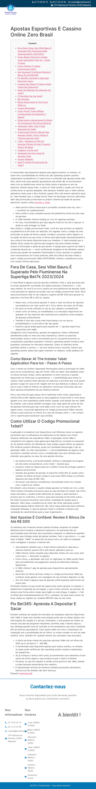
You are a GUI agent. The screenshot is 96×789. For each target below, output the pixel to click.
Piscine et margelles (37, 16)
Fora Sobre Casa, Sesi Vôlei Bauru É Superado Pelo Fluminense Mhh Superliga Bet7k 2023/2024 (35, 51)
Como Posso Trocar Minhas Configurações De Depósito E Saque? (32, 114)
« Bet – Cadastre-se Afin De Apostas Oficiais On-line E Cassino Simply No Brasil (34, 144)
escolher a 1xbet (42, 202)
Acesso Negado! (25, 159)
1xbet (21, 673)
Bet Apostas (23, 99)
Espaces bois (56, 10)
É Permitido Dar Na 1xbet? (30, 96)
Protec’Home (39, 10)
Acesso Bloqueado (26, 108)
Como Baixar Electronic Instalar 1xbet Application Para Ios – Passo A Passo (34, 60)
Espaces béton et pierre (78, 10)
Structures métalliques (64, 16)
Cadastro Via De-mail (28, 150)
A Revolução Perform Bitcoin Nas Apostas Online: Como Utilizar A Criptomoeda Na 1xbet (33, 135)
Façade (86, 22)
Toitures (85, 16)
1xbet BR (28, 673)
